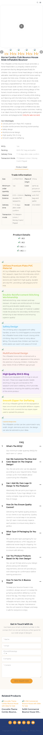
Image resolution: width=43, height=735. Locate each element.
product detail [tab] (21, 167)
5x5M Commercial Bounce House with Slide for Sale (31, 710)
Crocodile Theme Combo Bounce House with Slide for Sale (10, 710)
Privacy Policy (35, 731)
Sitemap (24, 731)
